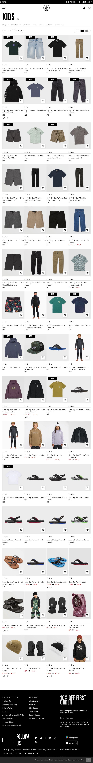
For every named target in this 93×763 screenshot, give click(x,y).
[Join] (87, 718)
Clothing (27, 25)
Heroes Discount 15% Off (11, 725)
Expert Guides (34, 715)
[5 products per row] (86, 31)
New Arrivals (16, 25)
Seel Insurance (7, 718)
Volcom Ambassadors (37, 718)
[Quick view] (21, 58)
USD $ (6, 740)
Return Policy (7, 708)
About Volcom (34, 701)
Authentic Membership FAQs (13, 715)
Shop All (5, 25)
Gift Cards (33, 704)
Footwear (49, 25)
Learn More (80, 760)
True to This (33, 711)
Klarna (4, 711)
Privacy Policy (64, 726)
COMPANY (33, 697)
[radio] (5, 62)
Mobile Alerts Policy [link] (38, 749)
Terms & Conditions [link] (22, 749)
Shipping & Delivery (9, 704)
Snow (41, 25)
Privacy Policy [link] (9, 749)
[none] (13, 62)
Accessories (59, 25)
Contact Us (6, 701)
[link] (36, 738)
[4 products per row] (82, 31)
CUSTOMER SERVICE (10, 697)
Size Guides (33, 708)
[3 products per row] (77, 31)
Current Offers (7, 722)
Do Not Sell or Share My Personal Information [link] (63, 749)
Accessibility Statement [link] (12, 753)
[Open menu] (3, 8)
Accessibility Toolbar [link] (30, 753)
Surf (34, 25)
